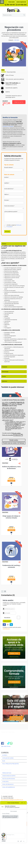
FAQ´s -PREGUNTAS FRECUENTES (10, 763)
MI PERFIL (4, 755)
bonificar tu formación (8, 126)
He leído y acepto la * (14, 225)
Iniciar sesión (7, 621)
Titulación (4, 366)
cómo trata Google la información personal (13, 417)
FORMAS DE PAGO (6, 773)
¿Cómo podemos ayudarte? (10, 211)
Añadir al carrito (18, 102)
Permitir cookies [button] (13, 440)
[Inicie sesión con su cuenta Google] (7, 624)
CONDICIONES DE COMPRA (8, 775)
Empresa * (6, 200)
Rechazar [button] (21, 443)
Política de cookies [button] (16, 433)
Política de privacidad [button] (7, 435)
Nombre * (6, 177)
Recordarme (7, 617)
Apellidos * (6, 183)
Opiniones (4, 381)
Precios (4, 376)
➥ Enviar (7, 231)
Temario (4, 243)
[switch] (3, 839)
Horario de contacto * (9, 205)
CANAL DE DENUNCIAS (7, 784)
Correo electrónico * (9, 188)
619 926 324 (22, 5)
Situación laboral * (8, 167)
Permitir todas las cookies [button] (10, 443)
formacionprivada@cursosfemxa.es (12, 799)
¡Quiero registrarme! (21, 2)
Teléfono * (6, 194)
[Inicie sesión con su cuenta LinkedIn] (11, 624)
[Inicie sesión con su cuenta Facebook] (4, 624)
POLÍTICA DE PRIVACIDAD (8, 778)
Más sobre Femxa (5, 746)
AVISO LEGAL (5, 781)
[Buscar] (24, 15)
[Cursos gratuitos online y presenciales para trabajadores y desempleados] (14, 10)
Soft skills (16, 40)
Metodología (5, 371)
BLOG (3, 761)
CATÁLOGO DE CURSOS (7, 758)
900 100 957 (10, 5)
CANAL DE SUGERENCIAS (8, 787)
